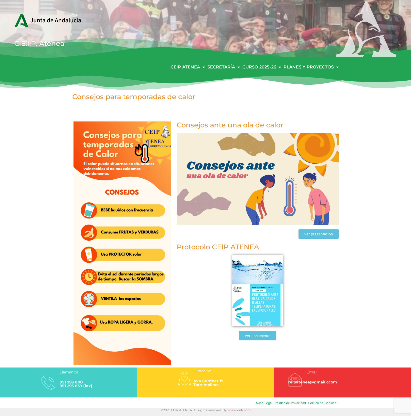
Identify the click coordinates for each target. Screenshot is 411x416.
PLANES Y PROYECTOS (309, 67)
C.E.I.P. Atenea (39, 43)
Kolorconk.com (239, 410)
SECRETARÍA (221, 67)
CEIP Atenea (185, 67)
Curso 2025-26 (259, 67)
